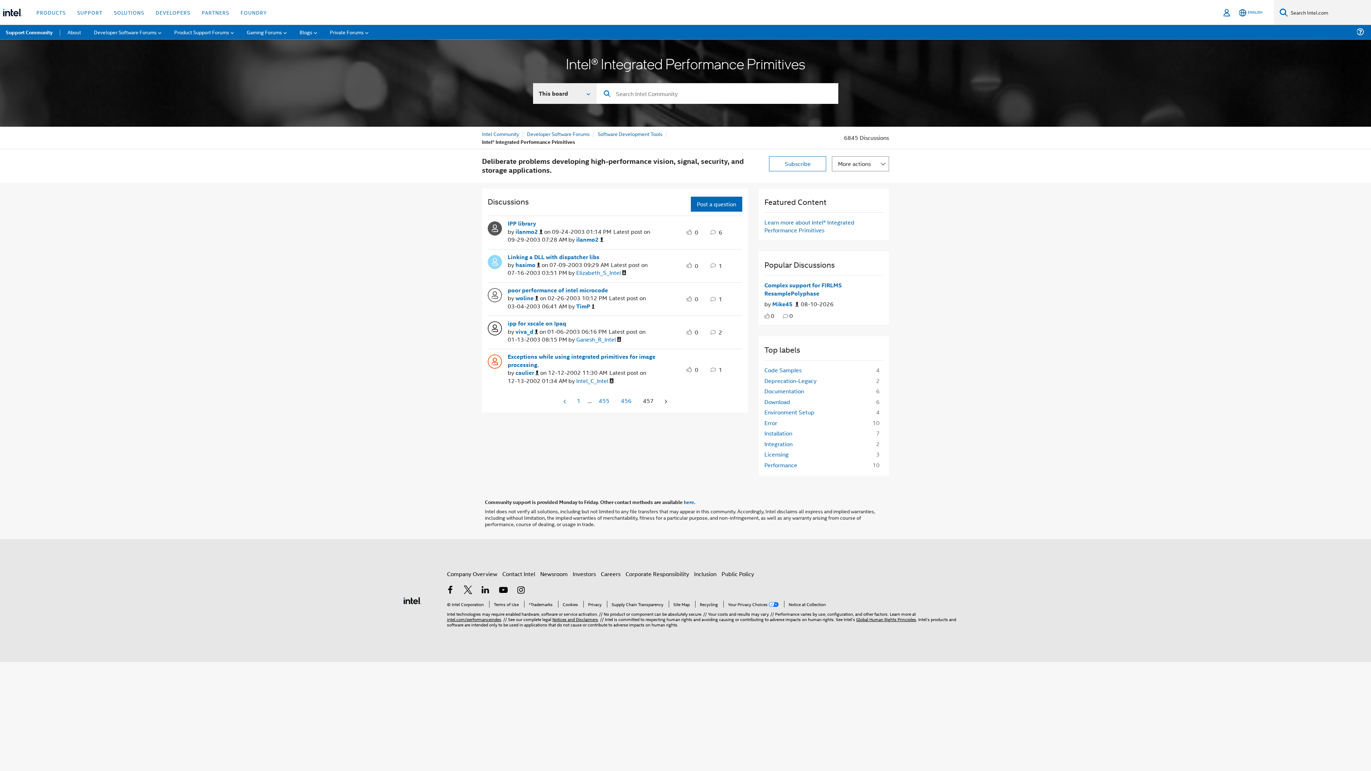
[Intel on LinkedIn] (485, 590)
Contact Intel (518, 574)
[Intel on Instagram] (521, 590)
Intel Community (500, 133)
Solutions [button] (129, 12)
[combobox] (717, 93)
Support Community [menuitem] (29, 32)
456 (626, 401)
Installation (778, 433)
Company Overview (472, 574)
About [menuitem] (74, 32)
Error (770, 423)
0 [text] (772, 316)
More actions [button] (854, 164)
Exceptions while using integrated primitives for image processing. (582, 361)
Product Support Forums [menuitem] (201, 32)
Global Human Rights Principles (886, 619)
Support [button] (89, 12)
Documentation (784, 391)
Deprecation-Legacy (790, 381)
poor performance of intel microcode (558, 290)
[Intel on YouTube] (503, 590)
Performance (780, 465)
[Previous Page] (565, 401)
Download (777, 402)
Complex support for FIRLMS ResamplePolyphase (803, 289)
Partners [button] (215, 12)
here (689, 502)
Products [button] (51, 12)
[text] (767, 316)
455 (604, 401)
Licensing (776, 454)
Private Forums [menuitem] (347, 32)
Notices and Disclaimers (575, 619)
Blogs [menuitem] (306, 32)
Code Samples (783, 370)
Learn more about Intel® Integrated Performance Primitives (809, 226)
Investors (584, 574)
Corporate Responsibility (657, 574)
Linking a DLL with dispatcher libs (553, 257)
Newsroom (554, 574)
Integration (778, 444)
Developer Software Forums (558, 133)
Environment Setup (789, 412)
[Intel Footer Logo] (412, 600)
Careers (611, 574)
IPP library (522, 223)
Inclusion (705, 574)
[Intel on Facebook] (450, 590)
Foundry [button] (254, 12)
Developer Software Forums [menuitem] (125, 32)
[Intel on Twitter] (468, 590)
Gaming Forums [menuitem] (264, 32)
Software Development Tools (630, 133)
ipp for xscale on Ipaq (537, 323)
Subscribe (798, 164)
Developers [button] (173, 12)
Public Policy (738, 574)
